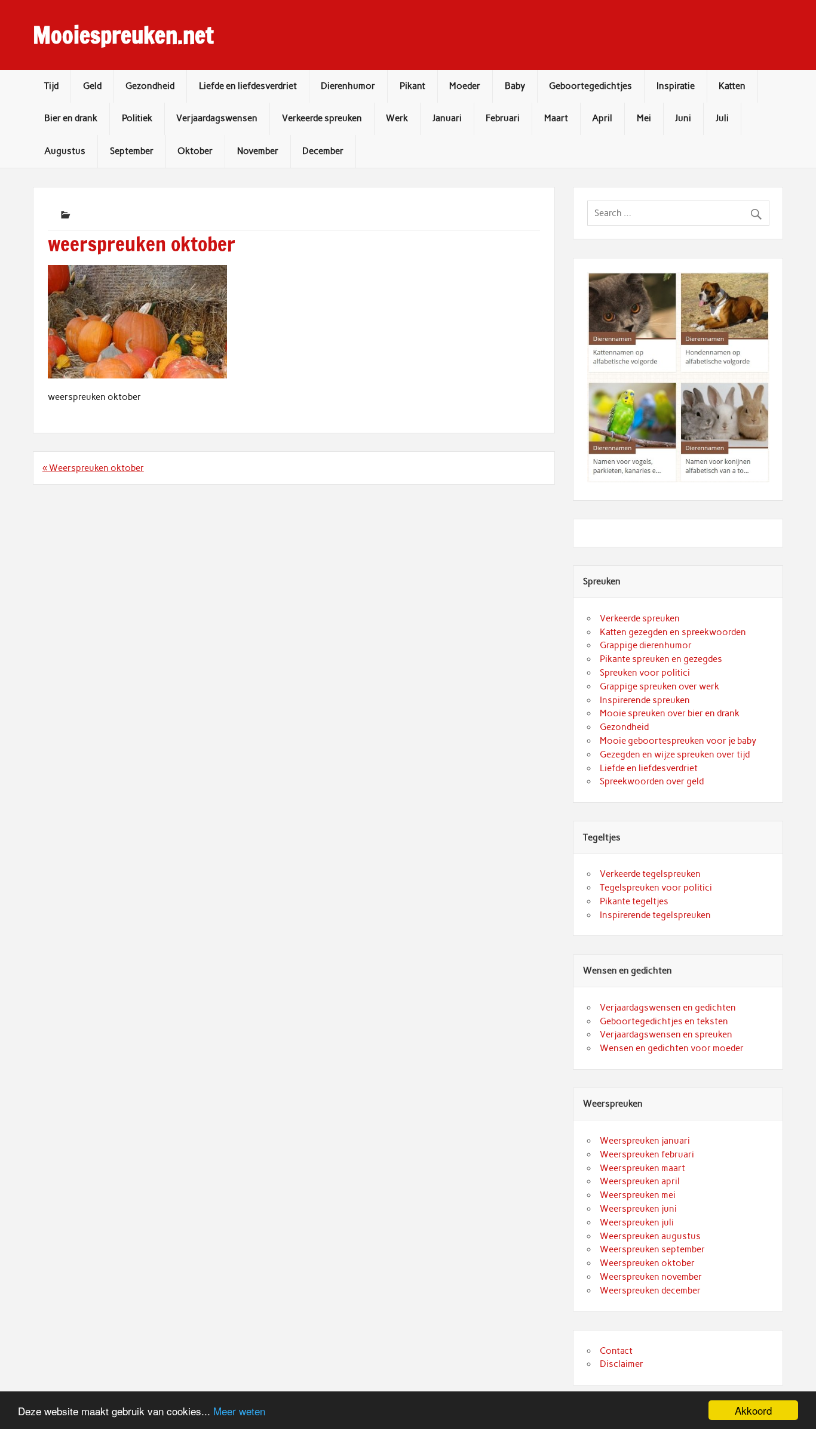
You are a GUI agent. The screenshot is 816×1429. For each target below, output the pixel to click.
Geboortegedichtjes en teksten (664, 1021)
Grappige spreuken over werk (659, 686)
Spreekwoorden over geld (652, 781)
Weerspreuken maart (642, 1168)
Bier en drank (70, 118)
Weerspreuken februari (647, 1154)
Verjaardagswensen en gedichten (668, 1007)
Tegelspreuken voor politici (656, 887)
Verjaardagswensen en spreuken (666, 1034)
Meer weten (239, 1410)
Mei (644, 118)
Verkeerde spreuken (322, 118)
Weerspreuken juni (638, 1208)
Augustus (64, 151)
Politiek (137, 118)
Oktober (195, 151)
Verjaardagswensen (216, 118)
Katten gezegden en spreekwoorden (673, 632)
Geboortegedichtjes (590, 86)
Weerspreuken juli (637, 1222)
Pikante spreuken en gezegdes (661, 659)
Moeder (464, 86)
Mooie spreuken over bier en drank (670, 713)
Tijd (51, 86)
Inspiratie (676, 86)
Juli (722, 118)
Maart (556, 118)
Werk (397, 118)
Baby (515, 86)
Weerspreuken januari (645, 1140)
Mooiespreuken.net (123, 35)
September (132, 151)
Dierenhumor (348, 86)
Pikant (412, 86)
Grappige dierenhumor (646, 645)
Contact (616, 1350)
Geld (92, 86)
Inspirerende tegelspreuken (655, 915)
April (602, 118)
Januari (447, 118)
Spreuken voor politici (645, 672)
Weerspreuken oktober (647, 1263)
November (257, 151)
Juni (683, 118)
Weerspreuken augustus (650, 1236)
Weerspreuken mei (638, 1195)
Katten (732, 86)
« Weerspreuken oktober (93, 468)
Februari (503, 118)
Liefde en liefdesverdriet (248, 86)
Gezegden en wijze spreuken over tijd (675, 754)
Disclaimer (621, 1364)
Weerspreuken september (652, 1249)
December (322, 151)
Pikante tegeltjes (634, 901)
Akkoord (753, 1410)
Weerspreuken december (650, 1290)
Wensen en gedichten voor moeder (672, 1048)
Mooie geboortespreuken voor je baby (678, 740)
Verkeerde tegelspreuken (650, 874)
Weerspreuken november (651, 1276)
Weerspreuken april (640, 1181)
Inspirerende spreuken (645, 700)
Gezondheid (149, 86)
